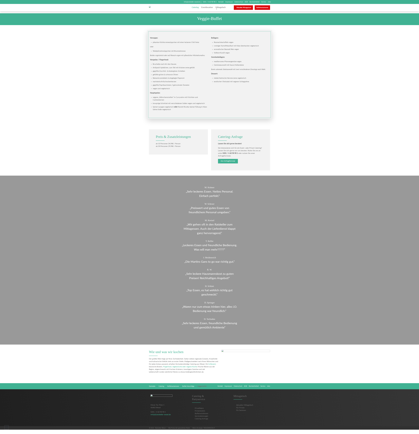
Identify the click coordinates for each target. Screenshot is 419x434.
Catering (195, 7)
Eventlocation (207, 7)
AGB (246, 2)
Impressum (229, 2)
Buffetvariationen (173, 386)
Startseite (152, 386)
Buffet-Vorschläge (188, 386)
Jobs (269, 2)
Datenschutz (238, 2)
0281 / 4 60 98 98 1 (210, 2)
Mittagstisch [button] (221, 7)
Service (263, 2)
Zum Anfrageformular (228, 161)
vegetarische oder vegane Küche (184, 367)
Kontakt (221, 2)
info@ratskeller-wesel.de (192, 2)
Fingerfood (167, 367)
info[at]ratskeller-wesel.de (161, 414)
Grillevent (212, 364)
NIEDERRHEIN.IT (209, 428)
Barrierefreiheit (254, 2)
